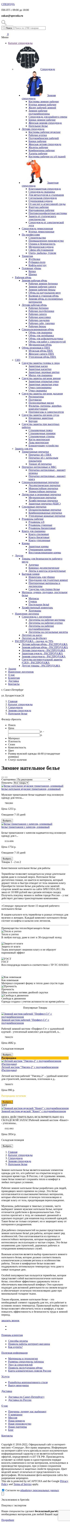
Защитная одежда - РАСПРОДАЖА (42, 653)
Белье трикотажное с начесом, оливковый (25, 827)
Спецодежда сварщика (42, 191)
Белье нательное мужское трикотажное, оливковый (31, 788)
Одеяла (33, 601)
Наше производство (19, 1423)
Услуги (5, 1376)
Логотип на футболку (34, 638)
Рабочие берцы (37, 326)
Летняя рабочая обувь (34, 304)
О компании (15, 1414)
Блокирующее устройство (44, 445)
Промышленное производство (46, 240)
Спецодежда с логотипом (36, 616)
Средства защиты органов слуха (40, 415)
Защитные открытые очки (44, 381)
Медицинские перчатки (42, 497)
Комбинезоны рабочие (42, 150)
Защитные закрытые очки (43, 384)
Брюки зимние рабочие (42, 119)
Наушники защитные (41, 418)
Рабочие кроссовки (40, 317)
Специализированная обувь (38, 329)
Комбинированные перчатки (45, 512)
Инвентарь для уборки (42, 577)
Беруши (33, 421)
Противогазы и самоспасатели (46, 411)
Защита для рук (24, 448)
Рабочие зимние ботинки (43, 283)
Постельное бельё (39, 604)
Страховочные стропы (42, 436)
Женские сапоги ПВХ (41, 353)
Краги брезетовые (39, 537)
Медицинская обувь (40, 344)
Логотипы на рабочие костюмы (47, 619)
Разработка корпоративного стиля (28, 1382)
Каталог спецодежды (20, 43)
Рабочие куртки (38, 135)
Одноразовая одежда (40, 201)
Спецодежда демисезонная (37, 228)
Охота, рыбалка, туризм (42, 253)
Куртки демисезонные (41, 231)
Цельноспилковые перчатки (45, 509)
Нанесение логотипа (27, 613)
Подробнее (7, 1520)
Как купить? (15, 1347)
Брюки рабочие (37, 141)
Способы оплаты (18, 1340)
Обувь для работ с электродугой (47, 341)
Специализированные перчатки (40, 482)
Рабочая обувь (23, 277)
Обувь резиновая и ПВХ (36, 347)
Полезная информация (14, 1352)
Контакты (14, 684)
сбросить (16, 719)
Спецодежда (47, 69)
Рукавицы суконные (40, 525)
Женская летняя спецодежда (45, 144)
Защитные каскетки (40, 369)
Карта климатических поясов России (29, 1370)
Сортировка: (8, 779)
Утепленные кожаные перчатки (47, 515)
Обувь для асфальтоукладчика (46, 338)
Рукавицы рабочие (32, 518)
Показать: (7, 782)
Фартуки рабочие (39, 207)
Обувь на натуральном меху (45, 292)
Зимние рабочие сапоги (42, 286)
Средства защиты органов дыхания (42, 393)
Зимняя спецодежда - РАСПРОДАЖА (44, 656)
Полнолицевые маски (41, 402)
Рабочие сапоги (38, 314)
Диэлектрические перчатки (44, 485)
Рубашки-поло (37, 262)
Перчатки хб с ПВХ (40, 454)
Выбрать (7, 820)
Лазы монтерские (39, 442)
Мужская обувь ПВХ (41, 350)
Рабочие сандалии (39, 320)
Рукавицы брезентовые (42, 528)
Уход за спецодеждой (20, 1364)
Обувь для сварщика (40, 332)
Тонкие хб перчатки (40, 463)
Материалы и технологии (23, 1358)
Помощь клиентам (12, 1335)
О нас (11, 674)
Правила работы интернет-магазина (29, 1343)
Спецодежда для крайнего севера (48, 116)
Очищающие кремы (40, 549)
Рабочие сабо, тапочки (42, 323)
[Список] (2, 777)
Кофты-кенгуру (38, 265)
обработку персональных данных (39, 1490)
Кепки (32, 271)
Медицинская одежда (41, 246)
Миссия (12, 1417)
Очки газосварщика (40, 387)
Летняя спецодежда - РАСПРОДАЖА (43, 650)
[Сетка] (6, 777)
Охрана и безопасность (42, 243)
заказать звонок (10, 1320)
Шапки (33, 274)
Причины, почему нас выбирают (27, 1411)
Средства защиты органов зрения (41, 378)
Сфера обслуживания (41, 249)
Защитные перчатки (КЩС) (45, 503)
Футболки (34, 259)
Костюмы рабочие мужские (44, 132)
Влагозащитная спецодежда (45, 188)
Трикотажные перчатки (35, 451)
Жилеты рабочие (38, 147)
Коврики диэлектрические (44, 567)
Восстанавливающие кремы (45, 552)
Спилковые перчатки (34, 506)
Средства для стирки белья (44, 589)
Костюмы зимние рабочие (44, 101)
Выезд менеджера (18, 1385)
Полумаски (35, 399)
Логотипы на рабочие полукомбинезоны (41, 627)
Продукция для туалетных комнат (48, 580)
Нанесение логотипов (21, 671)
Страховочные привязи (42, 433)
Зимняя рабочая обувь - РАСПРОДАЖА (45, 647)
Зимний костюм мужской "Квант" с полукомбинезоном (33, 1111)
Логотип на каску (32, 635)
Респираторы (36, 396)
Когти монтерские (39, 439)
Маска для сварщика (40, 375)
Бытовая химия (30, 573)
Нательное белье (38, 125)
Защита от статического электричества (42, 218)
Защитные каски (38, 366)
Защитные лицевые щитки (44, 372)
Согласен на (32, 1490)
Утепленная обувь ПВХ (42, 356)
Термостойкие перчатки (42, 491)
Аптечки (34, 564)
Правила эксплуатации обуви (25, 1367)
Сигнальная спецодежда (43, 197)
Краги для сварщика (33, 531)
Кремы (26, 543)
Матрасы (34, 598)
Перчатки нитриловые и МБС (39, 466)
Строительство (37, 237)
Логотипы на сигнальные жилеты (48, 632)
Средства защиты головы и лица (41, 363)
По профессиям (31, 234)
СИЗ (17, 360)
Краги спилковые (39, 534)
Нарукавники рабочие (41, 210)
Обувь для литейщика (41, 335)
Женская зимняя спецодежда (45, 122)
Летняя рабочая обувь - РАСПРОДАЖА (45, 644)
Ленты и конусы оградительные (47, 570)
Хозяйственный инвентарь (37, 607)
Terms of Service (22, 1484)
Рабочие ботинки (39, 308)
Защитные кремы (39, 546)
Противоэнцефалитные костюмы (48, 213)
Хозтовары (35, 610)
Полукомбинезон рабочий (44, 138)
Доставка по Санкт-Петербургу (26, 1396)
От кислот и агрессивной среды (47, 204)
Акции (12, 668)
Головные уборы (31, 268)
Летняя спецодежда (33, 129)
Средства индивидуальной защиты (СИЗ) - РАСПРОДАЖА (42, 661)
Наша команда (16, 1420)
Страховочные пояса (40, 430)
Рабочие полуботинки (41, 311)
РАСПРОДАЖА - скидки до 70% (34, 641)
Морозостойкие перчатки (43, 488)
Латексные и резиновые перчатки (41, 494)
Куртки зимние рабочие (42, 104)
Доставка (13, 680)
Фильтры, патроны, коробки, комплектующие (45, 407)
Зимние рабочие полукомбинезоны (39, 112)
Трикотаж (27, 256)
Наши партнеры (17, 1426)
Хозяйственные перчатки (43, 500)
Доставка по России (19, 1400)
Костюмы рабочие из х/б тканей (47, 156)
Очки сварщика (38, 390)
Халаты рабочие (38, 153)
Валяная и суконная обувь (44, 295)
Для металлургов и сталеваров (46, 194)
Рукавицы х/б (36, 522)
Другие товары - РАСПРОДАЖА (41, 665)
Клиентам (14, 677)
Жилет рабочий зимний (42, 107)
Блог (11, 1429)
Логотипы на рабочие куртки (46, 622)
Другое (19, 555)
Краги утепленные (39, 540)
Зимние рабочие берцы (42, 289)
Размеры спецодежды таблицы (26, 1361)
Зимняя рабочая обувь (34, 280)
